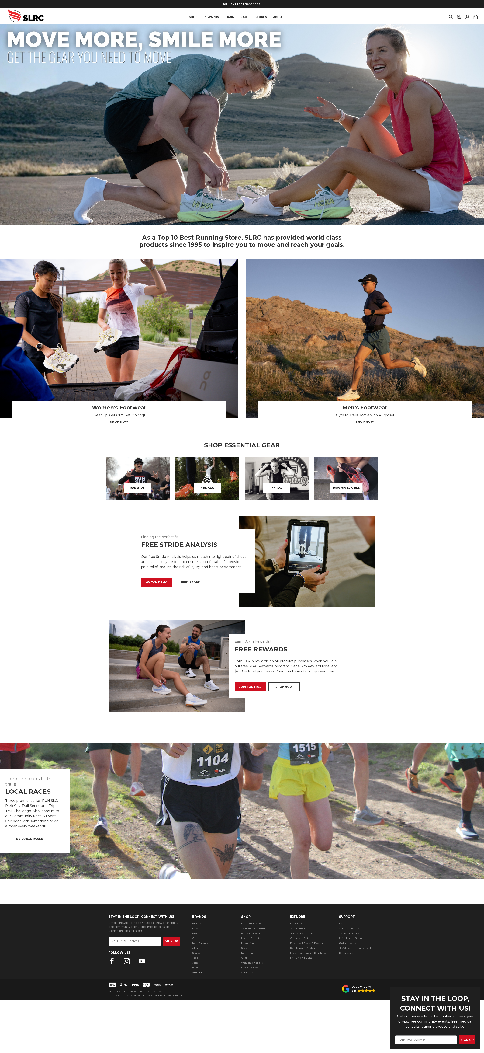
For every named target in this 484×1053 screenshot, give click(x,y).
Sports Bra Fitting (301, 933)
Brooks (196, 923)
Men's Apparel (250, 967)
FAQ (342, 923)
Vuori (195, 967)
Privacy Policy (139, 991)
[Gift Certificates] (459, 16)
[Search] (451, 16)
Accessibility (117, 991)
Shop (193, 17)
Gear (244, 957)
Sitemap (158, 991)
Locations (296, 923)
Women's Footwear (253, 928)
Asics (195, 962)
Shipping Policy (349, 928)
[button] (242, 124)
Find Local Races (28, 839)
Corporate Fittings (302, 938)
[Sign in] (467, 16)
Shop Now (119, 421)
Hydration (247, 943)
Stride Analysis (299, 928)
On (194, 938)
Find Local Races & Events (306, 943)
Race (244, 17)
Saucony (197, 952)
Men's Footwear (251, 933)
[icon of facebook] (112, 961)
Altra (195, 948)
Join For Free (250, 687)
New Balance (200, 943)
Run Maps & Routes (302, 948)
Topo (195, 957)
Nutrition (247, 952)
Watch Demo (157, 582)
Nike (195, 933)
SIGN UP (467, 1040)
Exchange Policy (349, 933)
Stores (261, 17)
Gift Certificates (233, 4)
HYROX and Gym (301, 957)
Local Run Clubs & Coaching (308, 952)
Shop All (199, 972)
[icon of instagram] (126, 961)
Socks (244, 948)
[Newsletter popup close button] (475, 993)
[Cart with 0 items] (476, 16)
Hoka (195, 928)
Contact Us (346, 952)
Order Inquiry (347, 943)
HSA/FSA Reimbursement (355, 948)
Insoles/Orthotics (252, 938)
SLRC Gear (248, 972)
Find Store (190, 582)
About (278, 17)
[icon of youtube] (141, 961)
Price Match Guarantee (353, 938)
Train (229, 17)
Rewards (211, 17)
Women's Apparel (252, 962)
